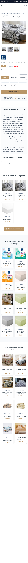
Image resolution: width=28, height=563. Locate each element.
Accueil (3, 13)
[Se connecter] (24, 6)
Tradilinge (5, 15)
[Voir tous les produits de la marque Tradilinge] (3, 57)
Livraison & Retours (9, 164)
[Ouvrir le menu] (2, 6)
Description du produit (10, 109)
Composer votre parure (15, 229)
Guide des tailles (23, 74)
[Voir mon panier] (26, 6)
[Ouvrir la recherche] (22, 6)
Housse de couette (19, 13)
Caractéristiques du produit (12, 158)
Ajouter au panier (14, 92)
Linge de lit (9, 13)
